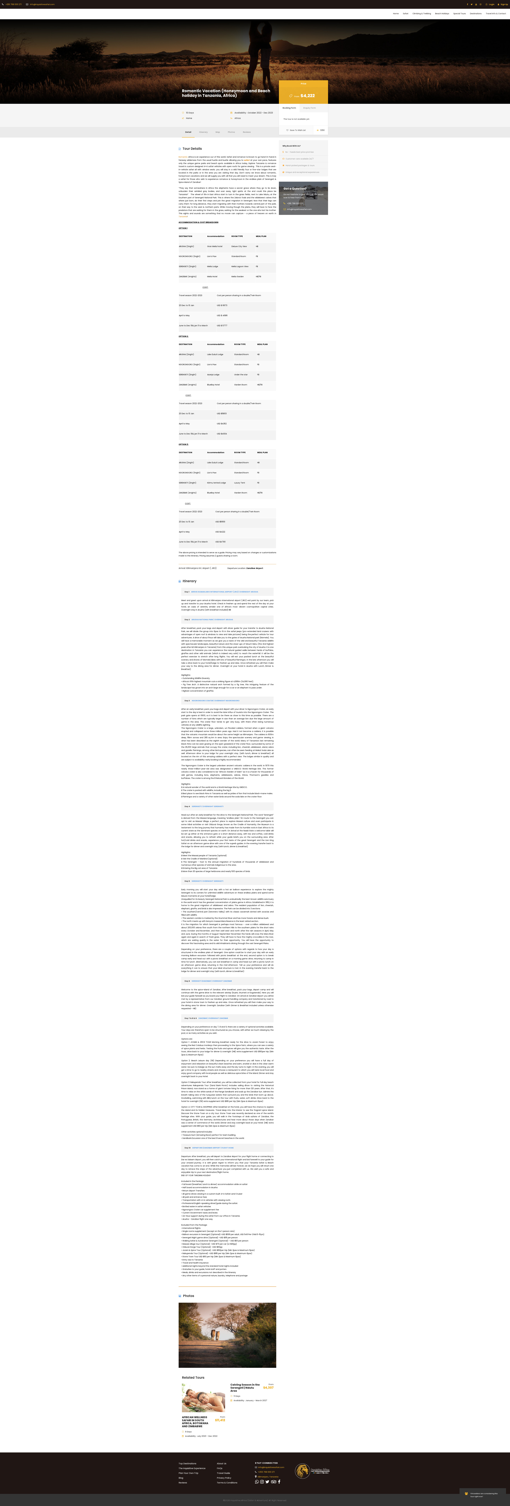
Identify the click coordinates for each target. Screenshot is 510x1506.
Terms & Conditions (227, 1482)
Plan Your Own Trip (188, 1473)
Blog (181, 1477)
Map (218, 132)
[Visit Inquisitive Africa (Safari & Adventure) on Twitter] (267, 1482)
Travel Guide (223, 1473)
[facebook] (467, 4)
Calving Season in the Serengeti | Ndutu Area (245, 1388)
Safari (405, 13)
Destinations (476, 13)
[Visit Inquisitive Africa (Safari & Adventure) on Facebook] (279, 1482)
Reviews (247, 132)
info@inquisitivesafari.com (42, 4)
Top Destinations (187, 1463)
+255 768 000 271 (14, 4)
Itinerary (203, 132)
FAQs (219, 1468)
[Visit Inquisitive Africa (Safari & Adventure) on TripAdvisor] (273, 1482)
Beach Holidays (442, 13)
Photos (231, 132)
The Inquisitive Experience (192, 1468)
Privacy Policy (224, 1477)
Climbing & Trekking (422, 13)
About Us (221, 1463)
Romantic (183, 157)
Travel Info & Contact (496, 13)
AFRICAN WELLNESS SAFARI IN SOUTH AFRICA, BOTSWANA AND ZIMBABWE (195, 1422)
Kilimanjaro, (263, 1476)
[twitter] (472, 4)
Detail (188, 132)
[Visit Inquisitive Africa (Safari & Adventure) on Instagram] (262, 1482)
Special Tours (459, 13)
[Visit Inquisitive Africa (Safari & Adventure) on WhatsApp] (257, 1482)
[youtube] (476, 4)
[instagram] (480, 4)
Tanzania (183, 216)
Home (396, 13)
